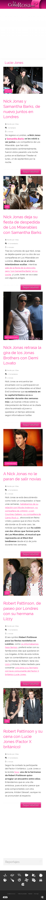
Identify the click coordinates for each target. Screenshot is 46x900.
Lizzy (7, 664)
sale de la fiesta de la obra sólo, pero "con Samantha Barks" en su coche (21, 271)
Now (16, 772)
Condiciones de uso (11, 893)
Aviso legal (36, 893)
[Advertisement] (23, 34)
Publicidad (30, 893)
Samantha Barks (15, 138)
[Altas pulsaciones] (5, 875)
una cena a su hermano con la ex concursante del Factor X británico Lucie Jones (22, 671)
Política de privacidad (22, 893)
